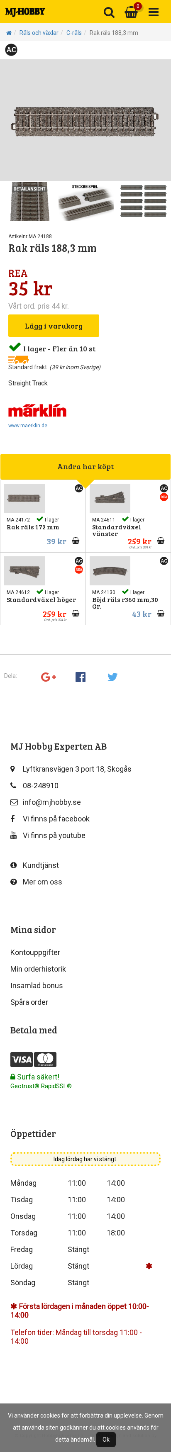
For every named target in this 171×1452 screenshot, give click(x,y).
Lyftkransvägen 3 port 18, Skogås (77, 769)
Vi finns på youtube (54, 835)
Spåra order (29, 1002)
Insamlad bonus (36, 985)
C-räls (74, 32)
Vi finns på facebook (56, 818)
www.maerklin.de (27, 426)
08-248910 (41, 785)
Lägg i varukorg (54, 326)
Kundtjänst (41, 865)
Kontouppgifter (35, 952)
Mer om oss (42, 881)
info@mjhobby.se (52, 802)
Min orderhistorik (38, 969)
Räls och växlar (39, 32)
